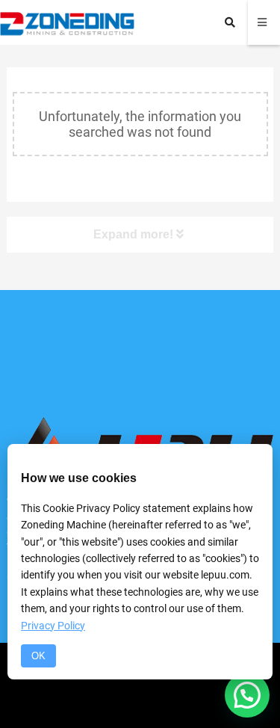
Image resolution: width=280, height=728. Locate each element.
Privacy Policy (53, 626)
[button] (247, 695)
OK (38, 655)
